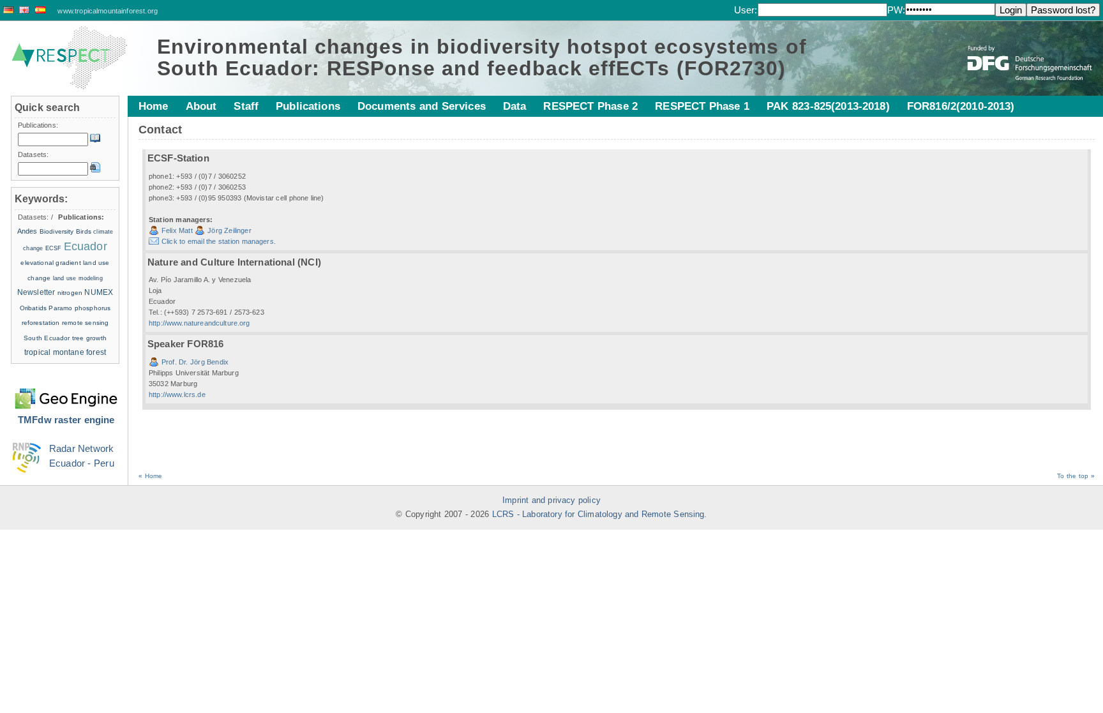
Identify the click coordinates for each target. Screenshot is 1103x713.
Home (154, 106)
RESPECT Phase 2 (590, 106)
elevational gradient (50, 262)
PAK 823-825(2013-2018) (828, 106)
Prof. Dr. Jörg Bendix (195, 362)
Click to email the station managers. (218, 241)
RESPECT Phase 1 (702, 106)
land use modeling (78, 278)
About (201, 106)
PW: (896, 9)
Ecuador (85, 246)
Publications (308, 106)
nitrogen (69, 292)
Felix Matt (177, 230)
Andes (27, 231)
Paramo (60, 307)
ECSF (53, 248)
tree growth (89, 337)
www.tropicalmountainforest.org (107, 11)
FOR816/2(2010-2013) (961, 106)
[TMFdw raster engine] (66, 391)
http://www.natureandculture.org (199, 323)
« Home (150, 475)
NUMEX (98, 292)
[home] (69, 58)
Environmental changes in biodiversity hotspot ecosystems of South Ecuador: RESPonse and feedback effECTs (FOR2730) (482, 57)
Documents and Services (421, 106)
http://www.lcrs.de (177, 394)
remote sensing (85, 322)
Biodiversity (57, 231)
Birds (83, 231)
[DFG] (1031, 53)
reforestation (41, 322)
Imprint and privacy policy (551, 500)
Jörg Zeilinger (229, 230)
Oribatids (34, 307)
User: (746, 9)
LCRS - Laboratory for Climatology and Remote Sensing (598, 514)
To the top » (1076, 475)
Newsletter (36, 292)
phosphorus (93, 307)
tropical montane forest (65, 352)
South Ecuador (47, 337)
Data (515, 106)
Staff (246, 106)
